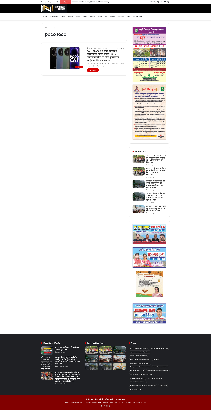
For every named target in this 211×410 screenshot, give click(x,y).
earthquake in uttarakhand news (140, 363)
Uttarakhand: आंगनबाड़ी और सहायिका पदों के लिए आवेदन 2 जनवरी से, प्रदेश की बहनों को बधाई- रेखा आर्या (67, 360)
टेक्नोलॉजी (92, 16)
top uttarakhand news (155, 378)
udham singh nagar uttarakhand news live (143, 385)
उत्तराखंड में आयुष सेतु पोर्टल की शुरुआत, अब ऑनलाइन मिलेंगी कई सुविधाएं (156, 208)
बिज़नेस (100, 16)
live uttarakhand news (137, 370)
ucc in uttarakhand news (138, 382)
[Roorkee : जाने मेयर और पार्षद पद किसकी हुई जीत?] (47, 350)
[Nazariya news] (54, 8)
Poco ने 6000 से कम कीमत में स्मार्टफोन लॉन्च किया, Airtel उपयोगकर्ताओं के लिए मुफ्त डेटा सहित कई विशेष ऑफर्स (103, 56)
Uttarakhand (163, 385)
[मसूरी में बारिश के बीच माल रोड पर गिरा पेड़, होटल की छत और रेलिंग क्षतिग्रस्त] (91, 366)
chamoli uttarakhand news (138, 355)
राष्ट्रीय (63, 16)
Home (45, 16)
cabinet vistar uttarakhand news (140, 352)
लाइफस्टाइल (121, 16)
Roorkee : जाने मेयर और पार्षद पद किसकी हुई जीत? (67, 348)
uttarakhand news (135, 389)
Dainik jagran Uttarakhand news (140, 359)
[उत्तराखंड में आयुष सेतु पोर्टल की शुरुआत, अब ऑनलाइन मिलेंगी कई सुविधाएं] (139, 209)
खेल (106, 16)
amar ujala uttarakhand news (139, 348)
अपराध (85, 16)
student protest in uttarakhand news (141, 374)
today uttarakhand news (137, 378)
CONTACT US (137, 16)
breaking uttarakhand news (159, 348)
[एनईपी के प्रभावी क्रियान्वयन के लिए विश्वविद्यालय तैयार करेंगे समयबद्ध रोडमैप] (119, 366)
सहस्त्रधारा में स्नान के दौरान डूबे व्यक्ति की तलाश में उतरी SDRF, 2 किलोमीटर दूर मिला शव (156, 159)
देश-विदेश (70, 16)
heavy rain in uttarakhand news (140, 367)
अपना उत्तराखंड (54, 16)
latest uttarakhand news (160, 367)
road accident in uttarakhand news (157, 370)
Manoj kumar (93, 48)
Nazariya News (120, 399)
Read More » (93, 70)
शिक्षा (128, 16)
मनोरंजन (112, 16)
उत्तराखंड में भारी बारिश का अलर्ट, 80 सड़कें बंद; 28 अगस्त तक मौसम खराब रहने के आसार (96, 2)
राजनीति (78, 16)
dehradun (156, 359)
